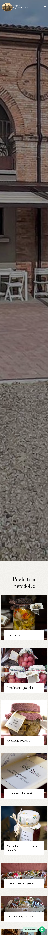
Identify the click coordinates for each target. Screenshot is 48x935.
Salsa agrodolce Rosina (20, 793)
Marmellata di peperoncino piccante (23, 848)
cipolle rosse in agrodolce (22, 883)
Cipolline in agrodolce (20, 688)
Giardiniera (13, 635)
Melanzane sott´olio (18, 740)
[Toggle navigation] (44, 7)
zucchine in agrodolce (20, 916)
